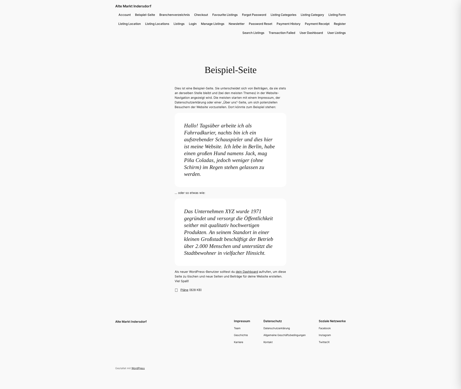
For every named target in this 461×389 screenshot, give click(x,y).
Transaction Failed (282, 33)
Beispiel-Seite (145, 15)
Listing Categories (283, 15)
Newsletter (237, 24)
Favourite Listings (225, 15)
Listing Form (337, 15)
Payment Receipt (317, 24)
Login (193, 24)
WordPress (138, 368)
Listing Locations (157, 24)
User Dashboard (311, 33)
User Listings (336, 33)
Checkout (201, 15)
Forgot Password (254, 15)
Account (124, 15)
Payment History (289, 24)
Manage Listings (212, 24)
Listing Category (312, 15)
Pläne (184, 290)
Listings (179, 24)
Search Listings (253, 33)
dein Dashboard (247, 272)
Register (340, 24)
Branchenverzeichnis (174, 15)
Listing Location (129, 24)
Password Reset (260, 24)
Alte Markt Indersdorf (133, 6)
